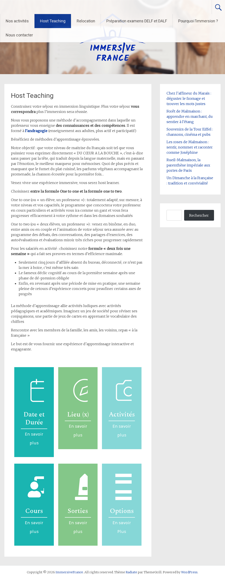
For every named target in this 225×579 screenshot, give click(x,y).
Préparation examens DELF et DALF (136, 21)
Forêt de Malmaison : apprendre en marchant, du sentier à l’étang (190, 116)
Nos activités (17, 21)
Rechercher (199, 215)
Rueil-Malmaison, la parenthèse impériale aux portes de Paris (188, 165)
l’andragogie (36, 131)
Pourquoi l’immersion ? (198, 21)
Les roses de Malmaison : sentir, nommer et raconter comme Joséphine (190, 147)
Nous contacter (19, 35)
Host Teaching (52, 21)
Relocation (86, 21)
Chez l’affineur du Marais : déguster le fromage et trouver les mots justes (189, 98)
